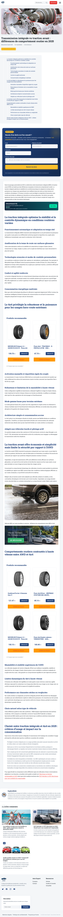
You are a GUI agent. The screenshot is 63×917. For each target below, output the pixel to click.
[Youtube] (14, 889)
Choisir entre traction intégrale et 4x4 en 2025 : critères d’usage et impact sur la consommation (21, 118)
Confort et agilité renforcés (18, 75)
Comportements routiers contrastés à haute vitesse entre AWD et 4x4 (22, 103)
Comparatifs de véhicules (8, 49)
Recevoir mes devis (31, 167)
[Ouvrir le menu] (60, 2)
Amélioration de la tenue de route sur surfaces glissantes (23, 67)
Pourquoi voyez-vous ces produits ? (15, 366)
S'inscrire (25, 907)
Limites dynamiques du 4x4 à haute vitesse (22, 110)
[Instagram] (10, 889)
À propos (35, 881)
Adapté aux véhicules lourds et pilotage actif (22, 96)
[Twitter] (2, 889)
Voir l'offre (53, 206)
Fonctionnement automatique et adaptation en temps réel (23, 63)
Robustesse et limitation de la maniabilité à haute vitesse (24, 87)
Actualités (48, 885)
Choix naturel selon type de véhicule (20, 115)
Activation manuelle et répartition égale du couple (24, 84)
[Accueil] (2, 2)
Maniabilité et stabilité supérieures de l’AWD (22, 107)
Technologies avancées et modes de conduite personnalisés (23, 71)
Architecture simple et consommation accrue (23, 94)
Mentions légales (7, 914)
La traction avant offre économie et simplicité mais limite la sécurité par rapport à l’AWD (22, 99)
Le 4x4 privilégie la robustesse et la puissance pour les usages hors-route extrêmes (21, 81)
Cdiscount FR (24, 353)
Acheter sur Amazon (18, 359)
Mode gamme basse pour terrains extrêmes (22, 91)
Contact (35, 883)
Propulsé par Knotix (33, 914)
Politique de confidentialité (20, 914)
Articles (48, 881)
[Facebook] (6, 889)
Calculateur (53, 2)
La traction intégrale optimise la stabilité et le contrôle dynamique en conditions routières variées (21, 59)
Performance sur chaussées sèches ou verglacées (24, 112)
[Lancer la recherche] (46, 2)
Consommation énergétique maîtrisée (21, 78)
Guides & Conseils (51, 883)
